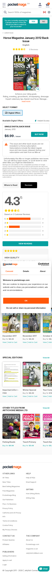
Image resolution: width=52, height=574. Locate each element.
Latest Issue (8, 33)
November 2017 (30, 336)
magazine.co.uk (32, 549)
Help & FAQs (30, 478)
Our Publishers (8, 500)
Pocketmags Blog (9, 495)
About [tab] (42, 271)
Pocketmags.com (32, 544)
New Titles (7, 482)
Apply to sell (7, 560)
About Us (29, 540)
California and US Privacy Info (12, 514)
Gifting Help (30, 498)
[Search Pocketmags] (5, 12)
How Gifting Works (33, 494)
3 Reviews (33, 49)
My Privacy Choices (10, 530)
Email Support (31, 482)
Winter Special (29, 390)
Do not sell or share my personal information (26, 308)
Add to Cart (12, 342)
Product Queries (9, 540)
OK (26, 301)
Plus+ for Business (9, 504)
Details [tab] (26, 271)
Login (5, 565)
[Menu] (4, 4)
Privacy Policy (8, 508)
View (4, 342)
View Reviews (25, 244)
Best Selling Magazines (11, 486)
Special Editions (12, 357)
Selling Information (9, 556)
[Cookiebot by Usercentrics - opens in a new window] (38, 264)
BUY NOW (39, 134)
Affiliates (6, 544)
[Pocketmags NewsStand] (16, 5)
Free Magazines (9, 491)
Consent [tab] (9, 271)
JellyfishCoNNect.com (34, 553)
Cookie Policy (8, 525)
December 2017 (10, 336)
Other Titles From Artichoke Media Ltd (15, 408)
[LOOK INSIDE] (26, 90)
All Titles (6, 478)
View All (46, 358)
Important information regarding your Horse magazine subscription (11, 390)
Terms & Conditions (10, 521)
